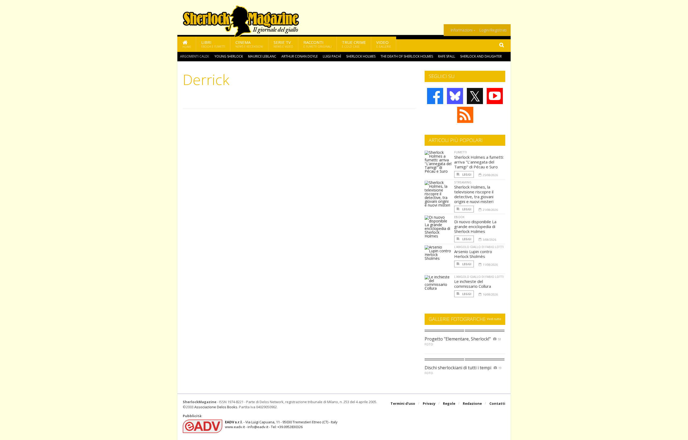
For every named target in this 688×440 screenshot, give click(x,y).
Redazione (472, 403)
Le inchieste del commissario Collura (472, 284)
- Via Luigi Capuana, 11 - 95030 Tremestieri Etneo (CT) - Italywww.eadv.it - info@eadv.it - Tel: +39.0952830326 (281, 424)
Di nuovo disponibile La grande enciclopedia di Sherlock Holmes (475, 226)
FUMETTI (460, 152)
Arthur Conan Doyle (299, 56)
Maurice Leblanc (262, 56)
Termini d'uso (402, 403)
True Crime (354, 44)
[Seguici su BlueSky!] (455, 96)
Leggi (466, 174)
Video (383, 44)
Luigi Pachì (332, 56)
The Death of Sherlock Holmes (407, 56)
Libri (213, 44)
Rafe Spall (446, 56)
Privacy (429, 403)
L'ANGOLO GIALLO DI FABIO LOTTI (479, 246)
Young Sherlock (228, 56)
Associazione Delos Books (215, 406)
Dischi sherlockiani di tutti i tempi (458, 368)
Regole (449, 403)
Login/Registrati (493, 30)
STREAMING (462, 182)
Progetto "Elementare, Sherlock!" (458, 339)
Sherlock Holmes (360, 56)
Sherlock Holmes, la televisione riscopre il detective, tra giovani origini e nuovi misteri (473, 194)
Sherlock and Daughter (481, 56)
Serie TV (283, 44)
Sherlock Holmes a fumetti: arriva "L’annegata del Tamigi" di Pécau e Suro (479, 161)
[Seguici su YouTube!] (495, 96)
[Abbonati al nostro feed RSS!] (465, 115)
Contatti (497, 403)
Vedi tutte (494, 319)
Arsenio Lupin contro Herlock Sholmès (473, 254)
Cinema (249, 44)
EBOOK (459, 216)
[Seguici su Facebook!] (435, 96)
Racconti (317, 44)
